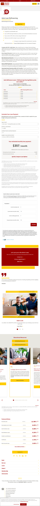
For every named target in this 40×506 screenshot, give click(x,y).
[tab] (17, 329)
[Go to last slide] (2, 400)
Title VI (7, 497)
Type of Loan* (4, 122)
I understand (23, 504)
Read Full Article (20, 380)
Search (20, 0)
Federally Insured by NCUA (10, 491)
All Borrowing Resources (20, 344)
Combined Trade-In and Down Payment (9, 130)
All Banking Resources (20, 341)
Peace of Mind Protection (19, 43)
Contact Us (19, 257)
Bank (3, 460)
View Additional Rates (19, 446)
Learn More (20, 326)
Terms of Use (8, 496)
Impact (3, 468)
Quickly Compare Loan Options (19, 157)
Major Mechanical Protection (8, 57)
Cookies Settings (16, 504)
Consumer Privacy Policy (10, 493)
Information (5, 474)
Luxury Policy (8, 494)
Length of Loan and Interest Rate (8, 135)
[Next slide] (37, 400)
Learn (3, 466)
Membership (5, 471)
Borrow (3, 463)
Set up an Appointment (19, 259)
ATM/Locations (33, 0)
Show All (35, 101)
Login (35, 3)
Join (7, 0)
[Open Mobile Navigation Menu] (38, 4)
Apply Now (21, 24)
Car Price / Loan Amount (6, 126)
